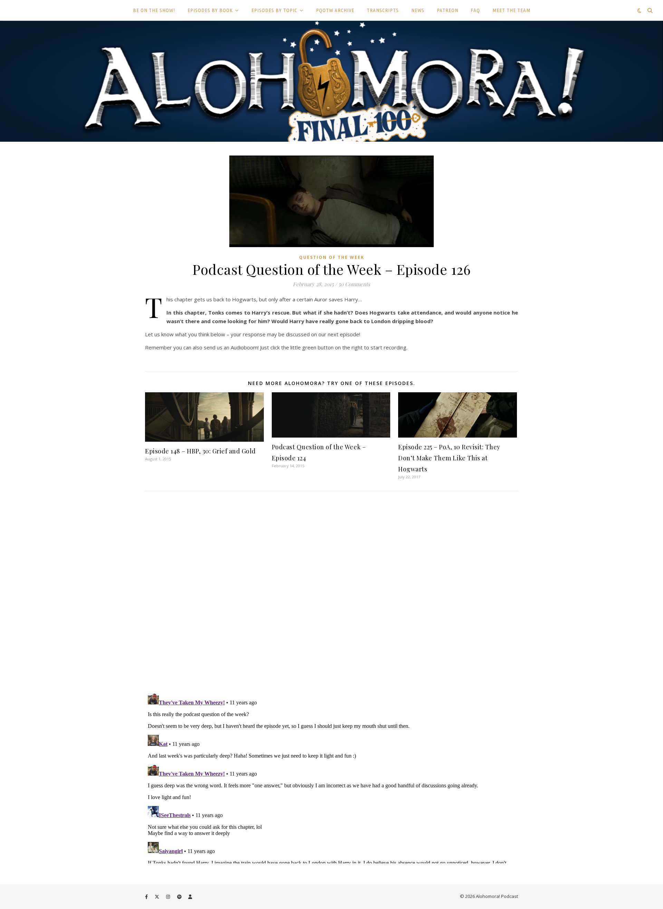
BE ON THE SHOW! (154, 10)
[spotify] (180, 897)
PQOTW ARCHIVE (335, 10)
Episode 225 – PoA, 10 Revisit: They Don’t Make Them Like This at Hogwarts (449, 458)
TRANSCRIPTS (383, 10)
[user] (190, 897)
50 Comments (354, 284)
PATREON (447, 10)
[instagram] (168, 897)
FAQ (475, 10)
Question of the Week (331, 257)
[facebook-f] (147, 897)
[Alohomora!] (331, 81)
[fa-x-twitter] (157, 897)
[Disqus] (331, 593)
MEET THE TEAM (511, 10)
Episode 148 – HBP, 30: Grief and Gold (200, 451)
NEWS (417, 10)
